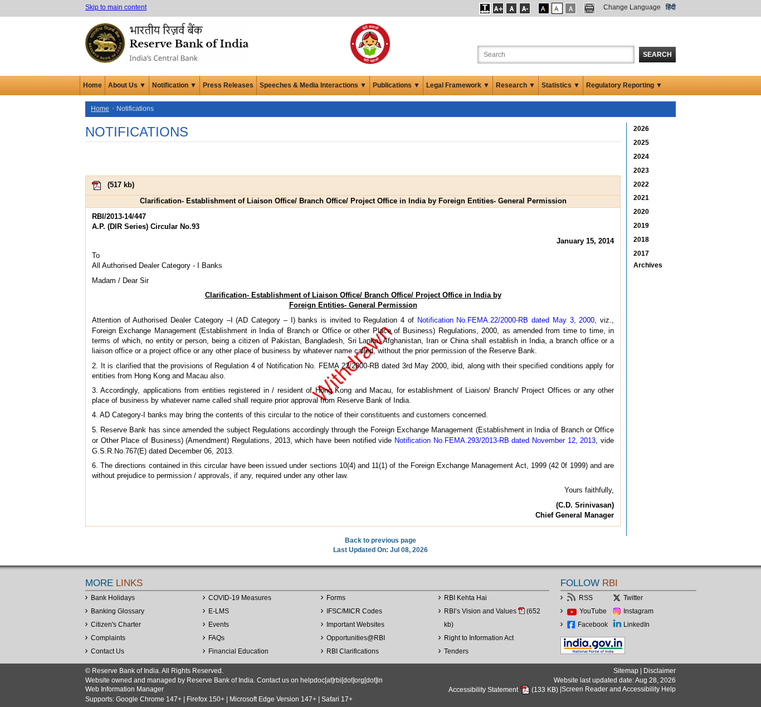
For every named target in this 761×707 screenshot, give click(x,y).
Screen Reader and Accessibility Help (619, 690)
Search (657, 54)
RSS (586, 598)
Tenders (456, 651)
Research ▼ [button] (515, 85)
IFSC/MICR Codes (354, 611)
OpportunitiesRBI (355, 638)
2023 (641, 170)
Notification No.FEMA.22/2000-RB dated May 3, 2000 (506, 320)
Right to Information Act (479, 638)
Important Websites (355, 624)
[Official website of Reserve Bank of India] (168, 42)
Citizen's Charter (116, 624)
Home (92, 85)
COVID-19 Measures (239, 598)
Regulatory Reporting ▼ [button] (624, 85)
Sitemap (625, 671)
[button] (485, 8)
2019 (641, 226)
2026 (641, 129)
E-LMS (218, 611)
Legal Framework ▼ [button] (458, 85)
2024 (641, 156)
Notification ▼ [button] (174, 85)
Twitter (633, 598)
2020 (641, 212)
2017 (641, 253)
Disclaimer (659, 671)
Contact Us (107, 651)
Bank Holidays (113, 598)
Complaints (108, 638)
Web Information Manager (124, 689)
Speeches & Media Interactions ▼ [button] (313, 85)
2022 (641, 184)
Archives (647, 265)
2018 (641, 239)
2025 (641, 143)
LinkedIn (636, 624)
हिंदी (671, 7)
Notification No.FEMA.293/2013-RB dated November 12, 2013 (495, 440)
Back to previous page (380, 540)
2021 (641, 198)
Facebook (593, 624)
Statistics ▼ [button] (561, 85)
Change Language (632, 7)
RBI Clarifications (352, 651)
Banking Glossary (117, 611)
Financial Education (238, 651)
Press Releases (228, 85)
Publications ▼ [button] (396, 85)
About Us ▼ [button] (127, 85)
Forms (335, 598)
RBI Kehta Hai (465, 598)
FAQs (216, 638)
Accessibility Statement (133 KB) (504, 690)
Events (218, 624)
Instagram (638, 611)
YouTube (593, 611)
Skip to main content (116, 7)
